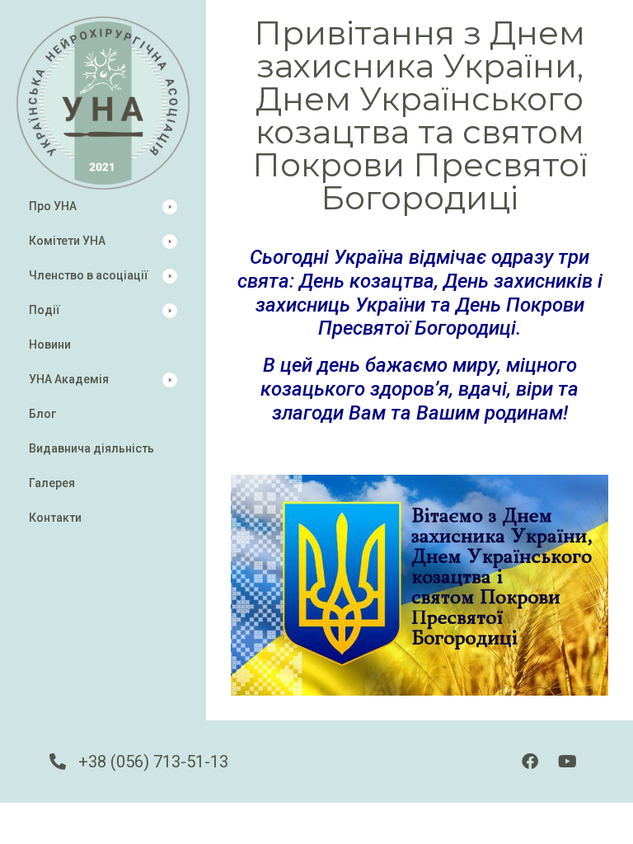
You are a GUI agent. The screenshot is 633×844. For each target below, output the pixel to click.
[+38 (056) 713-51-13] (57, 761)
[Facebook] (529, 761)
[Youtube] (567, 761)
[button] (103, 206)
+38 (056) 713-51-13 (153, 761)
